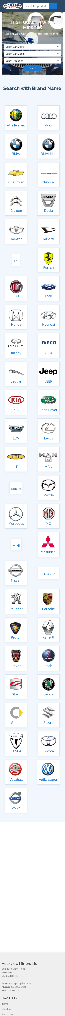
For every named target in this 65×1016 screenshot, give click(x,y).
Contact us (7, 1014)
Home (5, 1004)
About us (6, 1009)
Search (32, 68)
